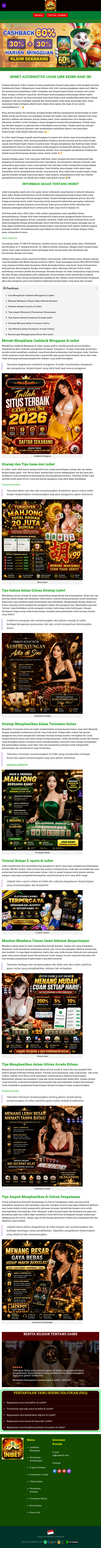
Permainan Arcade (39, 1474)
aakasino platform (17, 764)
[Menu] (4, 6)
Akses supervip (9, 238)
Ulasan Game (36, 1481)
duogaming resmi (10, 1091)
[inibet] (50, 5)
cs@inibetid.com (60, 1455)
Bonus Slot (35, 1512)
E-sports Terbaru (38, 1467)
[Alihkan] (4, 1403)
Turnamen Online (38, 1498)
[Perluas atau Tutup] (96, 288)
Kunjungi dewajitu (11, 484)
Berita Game (36, 1505)
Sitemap (56, 1463)
